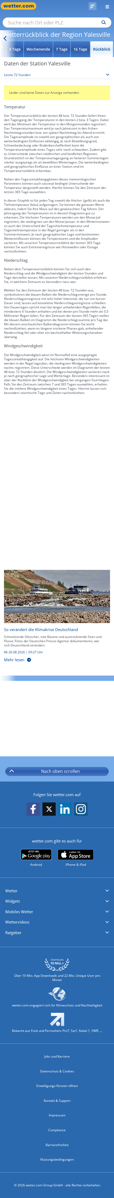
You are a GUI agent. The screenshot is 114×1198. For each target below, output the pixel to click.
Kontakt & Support (57, 1100)
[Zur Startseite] (21, 6)
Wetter (11, 890)
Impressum (57, 1115)
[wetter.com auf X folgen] (49, 810)
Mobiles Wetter (19, 911)
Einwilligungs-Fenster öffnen (57, 1086)
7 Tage (62, 49)
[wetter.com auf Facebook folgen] (33, 809)
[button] (57, 891)
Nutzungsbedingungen (57, 1159)
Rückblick (101, 49)
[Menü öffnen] (105, 6)
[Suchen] (102, 22)
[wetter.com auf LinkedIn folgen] (65, 809)
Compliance (57, 1130)
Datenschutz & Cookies (57, 1071)
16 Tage (80, 49)
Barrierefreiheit (57, 1145)
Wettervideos (17, 922)
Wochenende (38, 49)
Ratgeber (13, 932)
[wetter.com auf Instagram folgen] (80, 809)
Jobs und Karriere (57, 1056)
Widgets (12, 901)
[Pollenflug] (93, 6)
